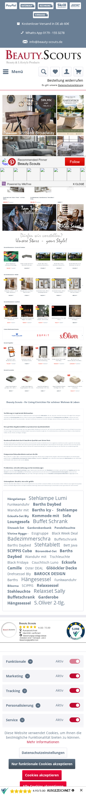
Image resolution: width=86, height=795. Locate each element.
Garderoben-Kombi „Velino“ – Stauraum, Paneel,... (59, 291)
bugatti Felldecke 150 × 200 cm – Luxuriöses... (75, 387)
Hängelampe (16, 499)
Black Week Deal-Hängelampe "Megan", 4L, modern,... (27, 319)
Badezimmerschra (29, 538)
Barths (13, 580)
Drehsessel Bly (19, 574)
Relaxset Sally (49, 591)
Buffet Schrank (50, 521)
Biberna (13, 586)
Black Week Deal (65, 533)
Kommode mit (46, 515)
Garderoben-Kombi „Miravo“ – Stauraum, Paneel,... (75, 291)
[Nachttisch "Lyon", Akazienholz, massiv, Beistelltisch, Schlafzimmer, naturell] (11, 352)
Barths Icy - (43, 510)
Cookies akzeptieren (42, 775)
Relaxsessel (48, 585)
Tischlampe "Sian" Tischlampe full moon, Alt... (11, 319)
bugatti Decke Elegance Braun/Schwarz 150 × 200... (43, 387)
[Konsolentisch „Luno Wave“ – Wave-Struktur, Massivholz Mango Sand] (27, 284)
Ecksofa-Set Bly (18, 516)
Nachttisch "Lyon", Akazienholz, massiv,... (11, 359)
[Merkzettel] (55, 71)
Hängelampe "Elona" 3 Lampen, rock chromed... (43, 319)
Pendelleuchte (64, 528)
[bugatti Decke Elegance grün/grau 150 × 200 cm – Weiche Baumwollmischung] (11, 379)
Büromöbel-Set (46, 551)
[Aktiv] (75, 661)
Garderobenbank (39, 528)
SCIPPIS (28, 585)
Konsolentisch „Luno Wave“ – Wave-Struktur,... (27, 291)
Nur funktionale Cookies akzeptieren (41, 764)
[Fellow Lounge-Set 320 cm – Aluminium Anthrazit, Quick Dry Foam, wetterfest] (27, 256)
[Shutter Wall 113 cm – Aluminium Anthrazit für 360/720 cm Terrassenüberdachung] (59, 256)
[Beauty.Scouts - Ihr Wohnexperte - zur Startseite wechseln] (43, 57)
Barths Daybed (47, 504)
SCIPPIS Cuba (20, 550)
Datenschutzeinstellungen (43, 752)
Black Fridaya (18, 562)
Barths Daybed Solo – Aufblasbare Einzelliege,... (11, 264)
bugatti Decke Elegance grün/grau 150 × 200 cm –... (11, 387)
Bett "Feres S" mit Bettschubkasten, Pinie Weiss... (75, 359)
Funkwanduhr (19, 504)
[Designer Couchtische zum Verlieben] (70, 149)
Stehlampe (67, 510)
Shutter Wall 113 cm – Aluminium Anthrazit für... (59, 264)
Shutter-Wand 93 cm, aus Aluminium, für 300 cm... (75, 264)
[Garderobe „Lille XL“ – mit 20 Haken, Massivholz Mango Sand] (11, 284)
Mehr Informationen (43, 742)
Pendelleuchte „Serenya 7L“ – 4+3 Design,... (75, 319)
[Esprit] (43, 335)
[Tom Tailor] (17, 335)
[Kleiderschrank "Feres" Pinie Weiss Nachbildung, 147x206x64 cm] (43, 352)
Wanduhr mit (18, 510)
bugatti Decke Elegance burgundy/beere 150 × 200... (27, 387)
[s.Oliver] (69, 335)
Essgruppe (40, 533)
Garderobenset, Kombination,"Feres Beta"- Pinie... (42, 198)
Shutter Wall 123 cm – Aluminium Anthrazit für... (43, 264)
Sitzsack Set (16, 528)
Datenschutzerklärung (70, 85)
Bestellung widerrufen (65, 80)
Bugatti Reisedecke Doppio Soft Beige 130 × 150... (59, 387)
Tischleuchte (60, 556)
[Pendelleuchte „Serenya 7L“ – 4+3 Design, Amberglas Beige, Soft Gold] (75, 311)
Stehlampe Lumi (48, 498)
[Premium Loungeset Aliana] (29, 149)
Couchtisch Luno (45, 562)
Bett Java (70, 545)
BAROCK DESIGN (49, 573)
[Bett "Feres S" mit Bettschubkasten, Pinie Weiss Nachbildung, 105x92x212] (75, 352)
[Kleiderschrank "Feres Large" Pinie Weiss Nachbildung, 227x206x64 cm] (59, 352)
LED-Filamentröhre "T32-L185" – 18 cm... (59, 319)
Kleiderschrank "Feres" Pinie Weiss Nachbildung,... (43, 359)
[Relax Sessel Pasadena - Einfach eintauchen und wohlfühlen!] (70, 217)
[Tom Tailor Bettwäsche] (29, 217)
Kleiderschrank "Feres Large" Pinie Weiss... (59, 359)
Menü (17, 71)
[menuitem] (12, 71)
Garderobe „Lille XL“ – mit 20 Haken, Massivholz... (11, 291)
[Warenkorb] (78, 71)
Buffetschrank (65, 539)
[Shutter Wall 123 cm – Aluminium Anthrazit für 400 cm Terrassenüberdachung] (43, 256)
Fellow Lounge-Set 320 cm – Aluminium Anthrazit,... (27, 264)
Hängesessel (36, 579)
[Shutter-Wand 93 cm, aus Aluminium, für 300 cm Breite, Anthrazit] (75, 256)
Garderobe (48, 597)
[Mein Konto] (66, 71)
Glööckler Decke (61, 568)
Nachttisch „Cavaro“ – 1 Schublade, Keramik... (27, 359)
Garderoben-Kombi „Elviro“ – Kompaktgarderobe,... (43, 291)
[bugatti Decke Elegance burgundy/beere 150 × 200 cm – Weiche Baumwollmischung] (27, 379)
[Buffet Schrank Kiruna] (36, 115)
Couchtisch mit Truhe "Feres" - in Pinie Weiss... (14, 198)
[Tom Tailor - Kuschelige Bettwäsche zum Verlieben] (70, 115)
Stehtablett (47, 544)
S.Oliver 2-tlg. (49, 602)
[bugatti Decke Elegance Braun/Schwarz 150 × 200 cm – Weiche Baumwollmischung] (43, 379)
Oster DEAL (34, 568)
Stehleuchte (19, 591)
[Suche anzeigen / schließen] (43, 71)
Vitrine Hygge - (18, 533)
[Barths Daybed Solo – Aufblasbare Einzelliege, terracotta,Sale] (11, 256)
